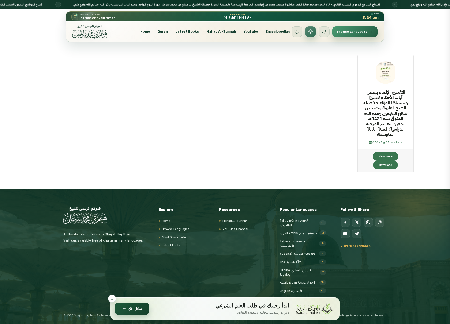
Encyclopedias (278, 32)
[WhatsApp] (368, 222)
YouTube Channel (235, 229)
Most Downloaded (175, 237)
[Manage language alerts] (324, 31)
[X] (356, 222)
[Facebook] (345, 222)
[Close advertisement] (112, 299)
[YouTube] (345, 233)
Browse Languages (175, 229)
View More (386, 156)
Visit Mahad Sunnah (356, 245)
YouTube (251, 32)
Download (385, 165)
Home (145, 32)
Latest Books (187, 32)
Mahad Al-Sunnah (221, 32)
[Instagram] (379, 222)
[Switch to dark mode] (310, 31)
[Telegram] (356, 233)
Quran (163, 32)
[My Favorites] (297, 31)
